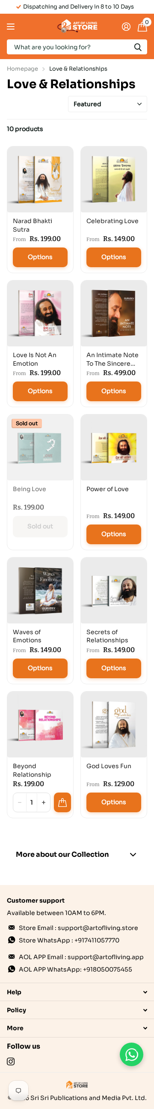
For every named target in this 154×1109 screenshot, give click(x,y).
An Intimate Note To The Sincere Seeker (112, 359)
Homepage (22, 68)
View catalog (12, 26)
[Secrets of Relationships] (114, 590)
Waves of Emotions (27, 636)
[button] (43, 802)
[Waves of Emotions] (40, 590)
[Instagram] (11, 1061)
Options (40, 257)
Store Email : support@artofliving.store (78, 928)
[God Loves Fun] (114, 724)
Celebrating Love (112, 221)
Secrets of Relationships (107, 636)
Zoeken (137, 46)
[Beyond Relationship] (40, 724)
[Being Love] (40, 447)
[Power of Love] (114, 447)
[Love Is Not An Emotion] (40, 313)
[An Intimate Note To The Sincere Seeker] (114, 313)
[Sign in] (125, 26)
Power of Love (107, 489)
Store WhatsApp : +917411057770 (69, 940)
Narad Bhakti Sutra (32, 225)
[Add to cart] (62, 802)
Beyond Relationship (32, 770)
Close (77, 992)
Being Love (29, 489)
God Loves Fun (108, 766)
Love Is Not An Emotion (34, 359)
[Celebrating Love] (114, 179)
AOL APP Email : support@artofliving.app (81, 957)
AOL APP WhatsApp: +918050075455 (75, 969)
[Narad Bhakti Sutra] (40, 179)
